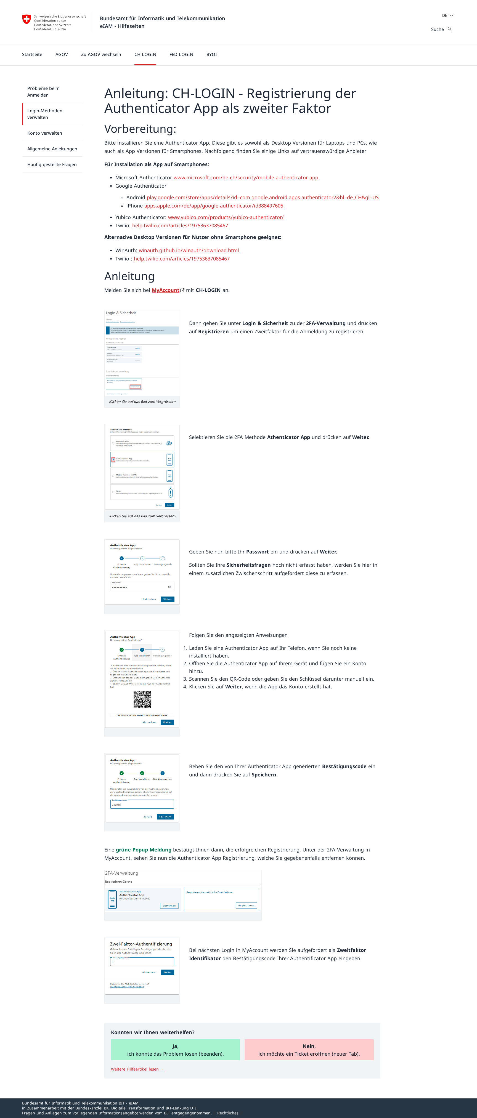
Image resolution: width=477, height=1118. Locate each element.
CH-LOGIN (145, 54)
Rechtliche (228, 1113)
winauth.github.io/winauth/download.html (189, 250)
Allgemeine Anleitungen (52, 149)
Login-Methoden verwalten (44, 114)
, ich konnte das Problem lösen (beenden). (175, 1050)
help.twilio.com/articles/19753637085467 (180, 225)
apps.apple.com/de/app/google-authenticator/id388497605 (213, 205)
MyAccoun (165, 290)
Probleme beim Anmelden (43, 91)
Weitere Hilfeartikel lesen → (137, 1069)
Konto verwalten (44, 133)
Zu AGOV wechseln (101, 54)
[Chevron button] (451, 15)
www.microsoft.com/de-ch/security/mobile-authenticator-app (246, 177)
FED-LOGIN (181, 54)
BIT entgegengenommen (188, 1113)
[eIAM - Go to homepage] (54, 22)
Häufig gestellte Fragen (52, 164)
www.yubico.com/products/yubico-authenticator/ (226, 217)
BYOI (211, 54)
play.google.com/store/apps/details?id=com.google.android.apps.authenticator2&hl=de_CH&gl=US (263, 197)
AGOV (61, 54)
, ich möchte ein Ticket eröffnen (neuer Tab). (309, 1050)
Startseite (32, 54)
